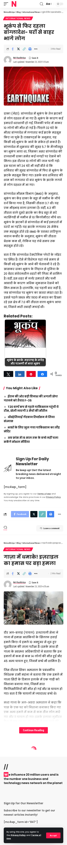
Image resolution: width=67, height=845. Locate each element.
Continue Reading (33, 730)
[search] (41, 4)
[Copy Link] (24, 49)
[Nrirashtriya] (14, 4)
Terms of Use (44, 493)
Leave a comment (51, 528)
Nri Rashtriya (19, 57)
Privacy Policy (18, 835)
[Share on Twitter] (18, 49)
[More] (35, 49)
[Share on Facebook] (12, 49)
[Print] (30, 49)
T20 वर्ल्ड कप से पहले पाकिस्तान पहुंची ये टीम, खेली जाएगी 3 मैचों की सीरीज (31, 409)
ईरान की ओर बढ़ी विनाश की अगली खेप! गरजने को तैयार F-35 (31, 398)
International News (18, 18)
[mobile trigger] (7, 4)
